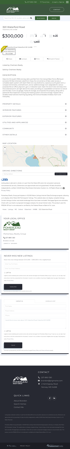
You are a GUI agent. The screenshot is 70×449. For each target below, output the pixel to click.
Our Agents (14, 243)
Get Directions (61, 174)
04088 (35, 209)
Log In (55, 2)
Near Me (54, 18)
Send (13, 345)
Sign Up (61, 2)
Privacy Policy (5, 190)
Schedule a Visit (50, 301)
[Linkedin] (54, 398)
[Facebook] (50, 398)
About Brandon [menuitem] (20, 401)
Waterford (27, 209)
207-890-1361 (31, 2)
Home (4, 209)
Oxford (20, 209)
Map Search (41, 18)
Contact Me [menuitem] (19, 407)
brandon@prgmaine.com (52, 381)
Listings (10, 209)
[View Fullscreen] (5, 154)
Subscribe (13, 287)
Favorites (45, 2)
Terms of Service (46, 350)
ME (16, 209)
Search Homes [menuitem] (20, 404)
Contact (56, 9)
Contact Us (7, 243)
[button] (31, 18)
